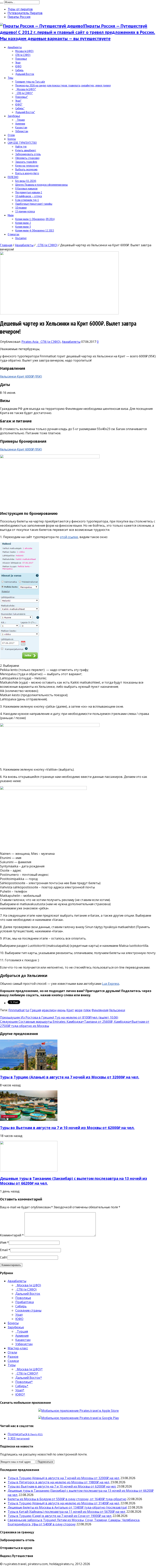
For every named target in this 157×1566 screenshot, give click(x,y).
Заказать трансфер (26, 162)
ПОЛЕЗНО (13, 177)
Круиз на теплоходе (26, 165)
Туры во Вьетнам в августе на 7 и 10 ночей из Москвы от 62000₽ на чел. (67, 1127)
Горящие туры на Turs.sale (30, 81)
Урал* (18, 101)
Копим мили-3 (23, 226)
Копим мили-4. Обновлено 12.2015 (34, 230)
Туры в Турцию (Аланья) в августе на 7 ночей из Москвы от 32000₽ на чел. (69, 1077)
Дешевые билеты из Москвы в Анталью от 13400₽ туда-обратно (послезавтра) (67, 1507)
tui (27, 1010)
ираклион (49, 1010)
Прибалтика (24, 1302)
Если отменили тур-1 (27, 200)
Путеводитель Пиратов (25, 13)
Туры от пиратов (20, 9)
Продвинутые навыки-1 (28, 192)
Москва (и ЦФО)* (25, 89)
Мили (11, 215)
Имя (3, 1242)
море (79, 1010)
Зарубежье (14, 116)
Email (4, 1250)
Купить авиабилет (25, 150)
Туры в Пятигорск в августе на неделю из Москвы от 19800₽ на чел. (59, 1482)
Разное (13, 1357)
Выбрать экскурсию (26, 169)
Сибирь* (20, 108)
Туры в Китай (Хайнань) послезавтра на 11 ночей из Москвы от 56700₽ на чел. (67, 1511)
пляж (87, 1010)
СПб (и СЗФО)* (24, 93)
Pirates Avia (30, 342)
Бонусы (12, 139)
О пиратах (13, 234)
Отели (11, 135)
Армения (20, 123)
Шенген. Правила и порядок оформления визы (41, 184)
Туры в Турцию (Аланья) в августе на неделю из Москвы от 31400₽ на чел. (64, 1503)
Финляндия (100, 1010)
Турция (20, 120)
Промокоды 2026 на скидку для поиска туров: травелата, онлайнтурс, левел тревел (63, 85)
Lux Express (110, 984)
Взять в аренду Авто (27, 173)
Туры (10, 78)
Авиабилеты (15, 47)
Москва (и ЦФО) (24, 51)
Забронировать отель (28, 154)
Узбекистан (21, 131)
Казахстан (21, 127)
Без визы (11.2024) (25, 181)
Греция (35, 1010)
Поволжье (21, 59)
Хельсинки (117, 1010)
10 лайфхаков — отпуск (28, 196)
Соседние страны (28, 1310)
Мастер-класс (18, 1348)
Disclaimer (21, 238)
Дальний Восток (24, 74)
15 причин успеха (25, 211)
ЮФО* (18, 104)
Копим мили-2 (23, 223)
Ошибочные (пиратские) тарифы (33, 204)
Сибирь (19, 70)
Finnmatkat (16, 1010)
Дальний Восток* (25, 112)
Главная (6, 245)
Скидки (13, 1361)
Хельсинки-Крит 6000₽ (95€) (21, 376)
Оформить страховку (27, 158)
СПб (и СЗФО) (22, 55)
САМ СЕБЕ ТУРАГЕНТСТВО (22, 142)
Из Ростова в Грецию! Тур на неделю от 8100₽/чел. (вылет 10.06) (59, 1017)
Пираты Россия (19, 17)
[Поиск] (1, 3)
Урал (17, 62)
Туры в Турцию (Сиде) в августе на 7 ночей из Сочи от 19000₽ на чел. (60, 1516)
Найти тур (21, 146)
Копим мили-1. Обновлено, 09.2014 (34, 219)
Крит (70, 1010)
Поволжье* (21, 97)
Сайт (3, 1257)
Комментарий (12, 1235)
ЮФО (18, 66)
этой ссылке (69, 537)
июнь (61, 1010)
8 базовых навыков (26, 188)
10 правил (21, 207)
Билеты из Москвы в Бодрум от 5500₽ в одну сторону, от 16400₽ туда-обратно (67, 1499)
